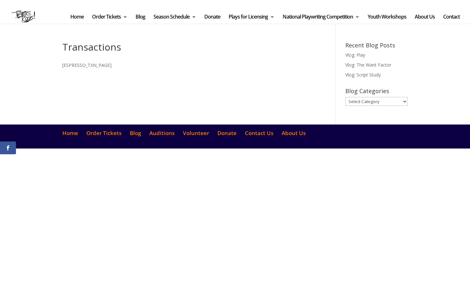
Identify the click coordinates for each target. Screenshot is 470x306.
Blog (288, 5)
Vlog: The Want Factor (368, 65)
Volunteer (330, 5)
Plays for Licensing (248, 17)
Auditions (306, 5)
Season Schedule (171, 17)
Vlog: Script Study (363, 75)
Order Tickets (259, 5)
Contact (451, 17)
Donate (352, 5)
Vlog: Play (355, 55)
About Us (399, 5)
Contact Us (374, 5)
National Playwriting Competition (318, 17)
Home (236, 5)
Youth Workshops (387, 17)
